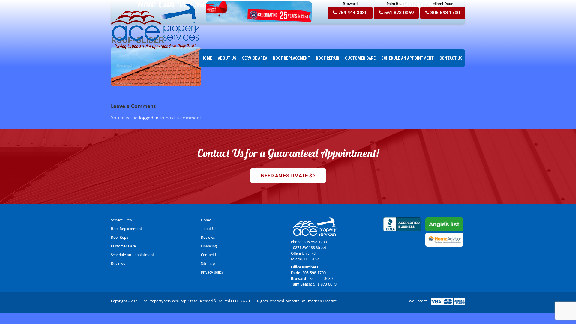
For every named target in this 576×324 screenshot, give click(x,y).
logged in (148, 118)
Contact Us (210, 255)
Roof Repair (121, 238)
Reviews (118, 264)
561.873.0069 (325, 284)
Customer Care (123, 246)
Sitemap (208, 264)
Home (206, 220)
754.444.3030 (320, 279)
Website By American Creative (311, 301)
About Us (208, 229)
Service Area (121, 220)
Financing (209, 246)
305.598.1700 (315, 242)
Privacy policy (212, 272)
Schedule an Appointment (132, 255)
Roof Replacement (126, 229)
